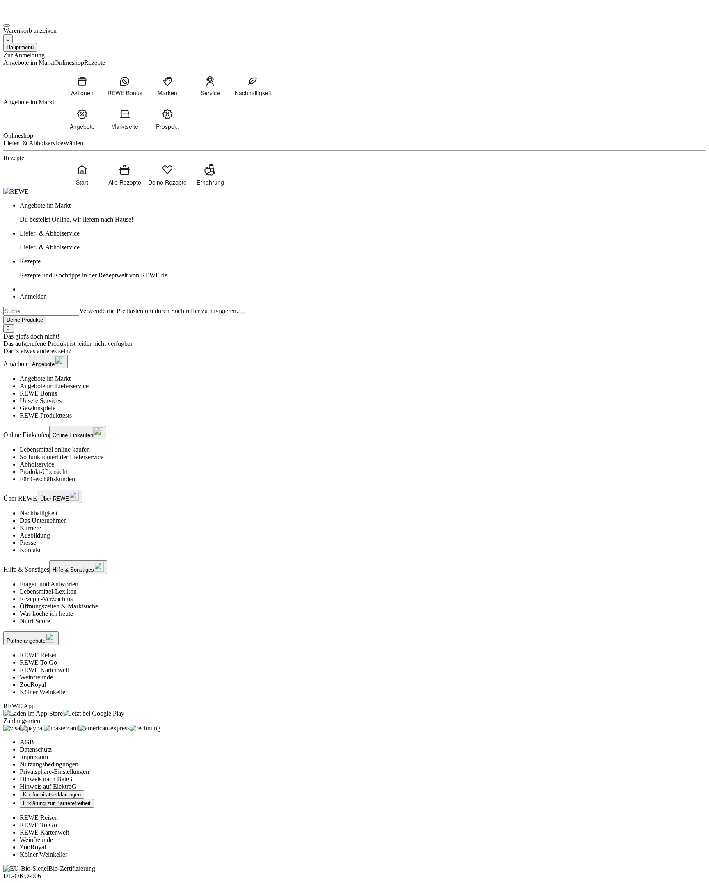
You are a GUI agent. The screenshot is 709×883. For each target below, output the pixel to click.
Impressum (34, 756)
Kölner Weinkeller (43, 692)
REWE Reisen (39, 655)
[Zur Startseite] (31, 15)
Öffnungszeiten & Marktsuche (59, 606)
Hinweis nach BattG (46, 778)
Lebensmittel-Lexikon (48, 591)
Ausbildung (35, 535)
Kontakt (30, 550)
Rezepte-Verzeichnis (46, 598)
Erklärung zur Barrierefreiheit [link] (57, 803)
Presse (28, 542)
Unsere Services (41, 400)
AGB (27, 742)
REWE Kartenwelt (44, 669)
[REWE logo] (16, 191)
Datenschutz (36, 749)
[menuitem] (82, 85)
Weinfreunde (36, 677)
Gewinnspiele (37, 408)
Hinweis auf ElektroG (48, 786)
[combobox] (41, 311)
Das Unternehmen (43, 520)
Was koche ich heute (46, 613)
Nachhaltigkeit (38, 513)
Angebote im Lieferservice (54, 385)
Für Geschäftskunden (47, 479)
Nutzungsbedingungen (49, 764)
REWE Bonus (38, 393)
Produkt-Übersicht (43, 471)
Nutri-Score (35, 621)
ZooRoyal (33, 684)
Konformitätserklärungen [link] (52, 794)
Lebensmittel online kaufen (55, 449)
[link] (363, 212)
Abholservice (37, 464)
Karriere (30, 527)
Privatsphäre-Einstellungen (54, 771)
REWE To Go (38, 662)
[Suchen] (241, 313)
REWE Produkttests (46, 415)
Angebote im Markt (45, 378)
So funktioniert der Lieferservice (61, 456)
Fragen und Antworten (49, 584)
